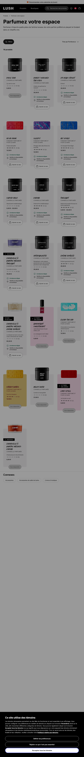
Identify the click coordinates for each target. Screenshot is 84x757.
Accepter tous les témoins (42, 750)
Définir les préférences (42, 739)
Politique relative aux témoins (47, 732)
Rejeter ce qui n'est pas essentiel (42, 744)
